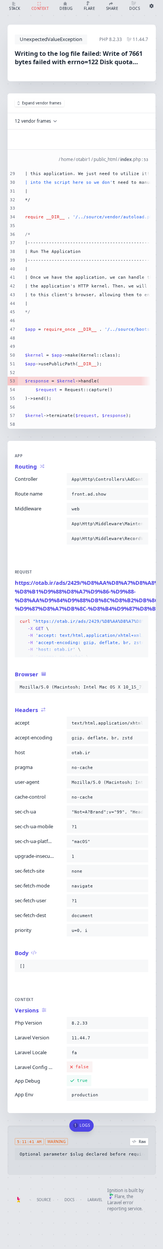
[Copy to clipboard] (141, 479)
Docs (69, 1199)
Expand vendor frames (41, 103)
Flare (119, 1196)
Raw (142, 1141)
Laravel (95, 1199)
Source (44, 1199)
